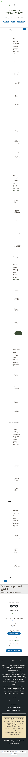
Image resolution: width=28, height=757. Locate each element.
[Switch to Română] (20, 18)
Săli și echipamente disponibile (17, 245)
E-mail (14, 623)
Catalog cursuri (16, 375)
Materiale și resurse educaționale (17, 309)
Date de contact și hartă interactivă (17, 537)
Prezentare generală (17, 83)
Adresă (14, 617)
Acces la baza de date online (16, 200)
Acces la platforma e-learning (16, 386)
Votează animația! (16, 411)
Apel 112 (10, 577)
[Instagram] (14, 606)
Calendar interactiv (16, 465)
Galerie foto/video (16, 323)
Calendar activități (16, 298)
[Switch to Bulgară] (8, 18)
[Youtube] (16, 606)
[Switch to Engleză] (14, 18)
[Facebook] (11, 606)
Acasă (9, 29)
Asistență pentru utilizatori (17, 212)
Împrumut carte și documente (17, 235)
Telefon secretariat (14, 630)
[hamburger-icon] (24, 29)
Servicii (9, 168)
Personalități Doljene (17, 96)
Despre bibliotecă (12, 31)
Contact (10, 501)
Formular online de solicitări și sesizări (16, 549)
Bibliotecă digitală (17, 221)
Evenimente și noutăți (13, 422)
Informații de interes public (17, 130)
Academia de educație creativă (15, 257)
